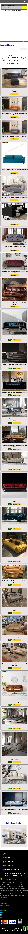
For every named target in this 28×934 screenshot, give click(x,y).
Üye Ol (21, 41)
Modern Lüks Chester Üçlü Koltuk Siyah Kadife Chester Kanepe (15, 392)
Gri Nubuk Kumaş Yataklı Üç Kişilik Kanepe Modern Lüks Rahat (14, 136)
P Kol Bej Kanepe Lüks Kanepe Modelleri (14, 786)
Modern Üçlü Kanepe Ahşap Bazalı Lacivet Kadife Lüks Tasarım (15, 337)
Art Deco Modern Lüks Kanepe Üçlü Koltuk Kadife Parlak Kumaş (14, 197)
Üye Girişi (24, 41)
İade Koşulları (2, 907)
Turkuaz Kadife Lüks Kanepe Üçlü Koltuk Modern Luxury (14, 526)
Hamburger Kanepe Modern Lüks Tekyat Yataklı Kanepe (14, 637)
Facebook (4, 910)
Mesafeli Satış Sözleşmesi (5, 905)
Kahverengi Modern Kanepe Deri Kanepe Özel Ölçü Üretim (14, 702)
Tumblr (3, 917)
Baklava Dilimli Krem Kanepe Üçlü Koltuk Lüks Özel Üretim (15, 467)
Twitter (3, 912)
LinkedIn (3, 914)
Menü (24, 2)
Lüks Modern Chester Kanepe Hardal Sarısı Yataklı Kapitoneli (14, 558)
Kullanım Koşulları (3, 901)
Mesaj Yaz (25, 927)
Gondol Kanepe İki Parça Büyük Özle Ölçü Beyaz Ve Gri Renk (14, 726)
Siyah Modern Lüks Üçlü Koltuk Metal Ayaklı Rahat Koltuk (14, 222)
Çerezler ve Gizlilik (3, 903)
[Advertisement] (14, 26)
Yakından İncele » (14, 94)
